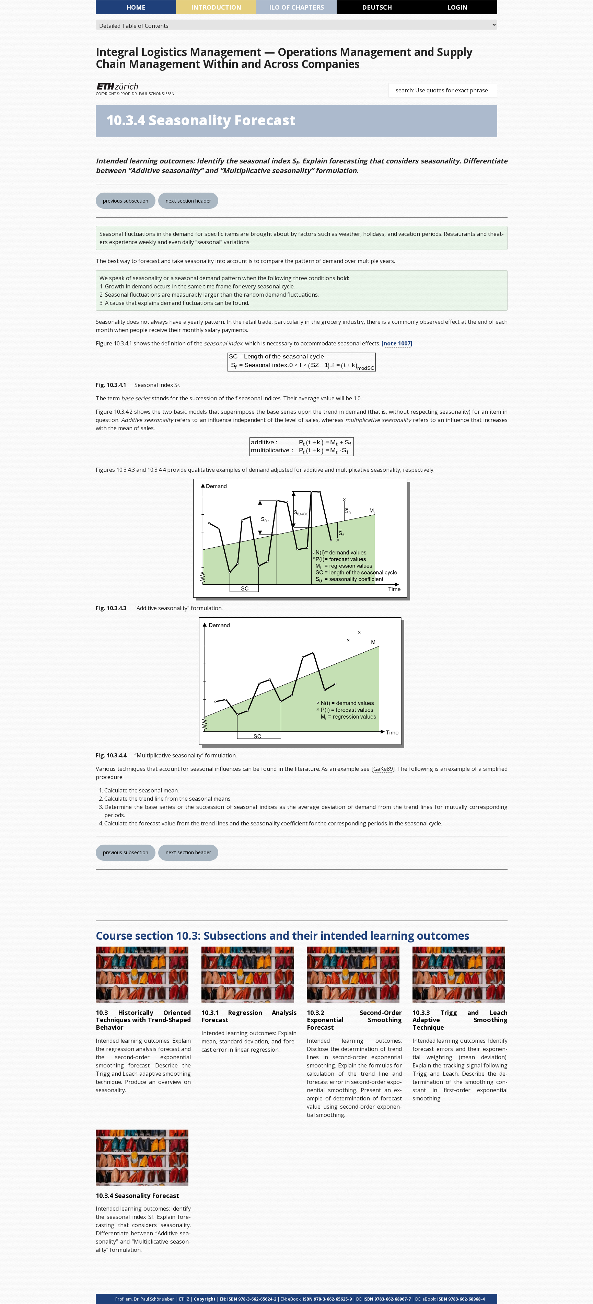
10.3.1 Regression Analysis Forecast (248, 1016)
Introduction (216, 7)
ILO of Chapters (296, 7)
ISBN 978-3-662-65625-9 (327, 1299)
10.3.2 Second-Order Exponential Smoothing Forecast (354, 1019)
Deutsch (377, 7)
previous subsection (125, 200)
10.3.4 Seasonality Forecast (137, 1195)
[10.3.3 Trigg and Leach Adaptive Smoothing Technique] (458, 975)
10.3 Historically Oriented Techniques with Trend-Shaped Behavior (143, 1019)
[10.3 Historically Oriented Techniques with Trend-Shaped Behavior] (142, 975)
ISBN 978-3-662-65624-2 (251, 1299)
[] (397, 343)
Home (136, 7)
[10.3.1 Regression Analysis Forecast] (247, 975)
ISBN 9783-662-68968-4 (461, 1299)
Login (457, 7)
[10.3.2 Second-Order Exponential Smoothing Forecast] (353, 975)
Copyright (205, 1299)
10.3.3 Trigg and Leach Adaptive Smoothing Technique (460, 1019)
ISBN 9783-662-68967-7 (387, 1299)
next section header (188, 200)
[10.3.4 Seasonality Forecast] (142, 1158)
